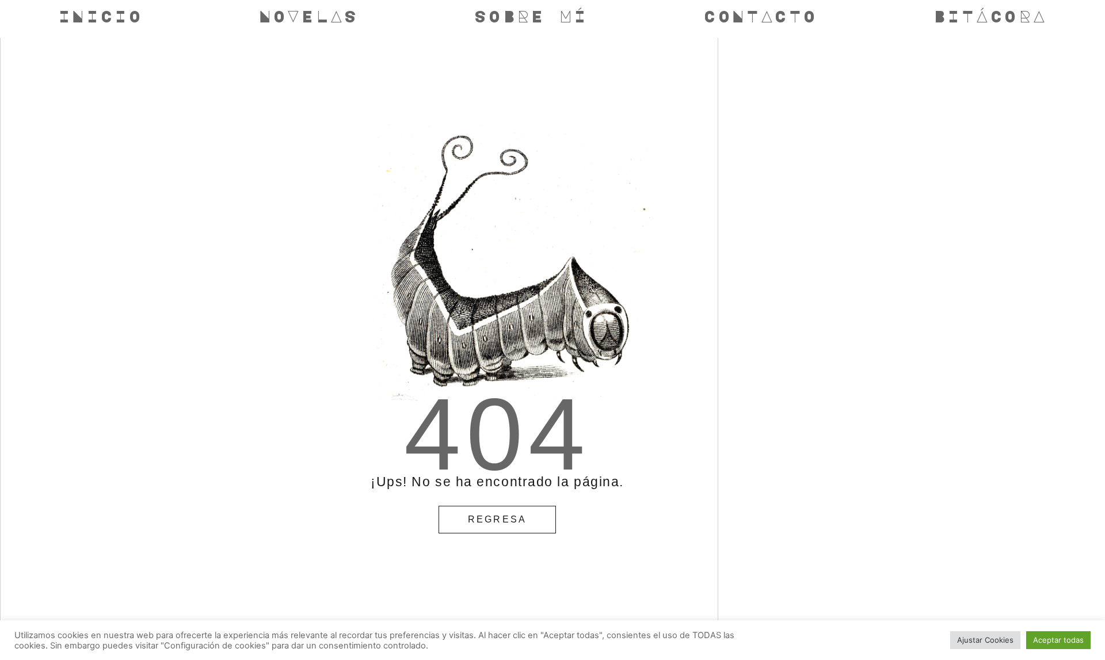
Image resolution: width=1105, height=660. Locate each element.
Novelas (309, 16)
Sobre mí (531, 16)
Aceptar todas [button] (1058, 639)
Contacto (761, 16)
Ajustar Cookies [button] (985, 639)
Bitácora (990, 16)
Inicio (100, 16)
